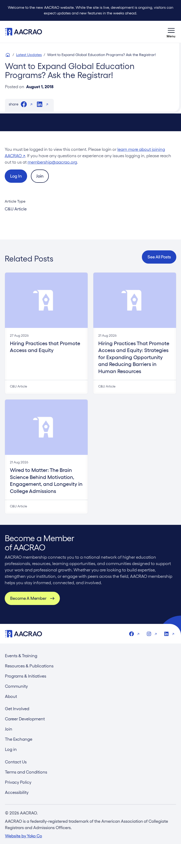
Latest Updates (29, 54)
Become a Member (28, 598)
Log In (15, 176)
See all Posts (159, 256)
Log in (11, 749)
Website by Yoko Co (23, 835)
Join (39, 176)
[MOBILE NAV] (171, 32)
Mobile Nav (171, 32)
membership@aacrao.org (52, 162)
